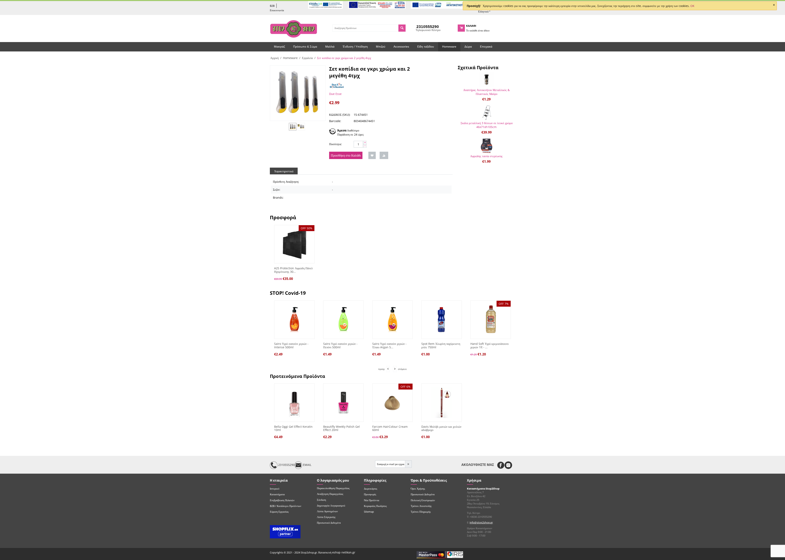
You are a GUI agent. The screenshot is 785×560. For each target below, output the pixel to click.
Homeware (449, 46)
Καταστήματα (277, 494)
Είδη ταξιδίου (425, 46)
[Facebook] (501, 465)
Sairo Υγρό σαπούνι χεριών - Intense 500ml (291, 345)
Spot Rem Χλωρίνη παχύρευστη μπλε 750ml (440, 345)
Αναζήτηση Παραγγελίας (330, 494)
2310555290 (286, 465)
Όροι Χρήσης (418, 488)
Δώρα (468, 46)
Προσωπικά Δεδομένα (329, 522)
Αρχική (274, 58)
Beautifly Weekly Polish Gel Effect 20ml (341, 428)
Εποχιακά (486, 46)
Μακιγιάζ (279, 46)
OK (692, 6)
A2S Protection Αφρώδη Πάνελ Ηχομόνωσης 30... (293, 270)
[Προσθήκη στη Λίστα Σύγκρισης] (384, 155)
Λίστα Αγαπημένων (327, 511)
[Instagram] (508, 465)
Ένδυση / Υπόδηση (355, 46)
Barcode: (335, 121)
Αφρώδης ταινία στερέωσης (486, 156)
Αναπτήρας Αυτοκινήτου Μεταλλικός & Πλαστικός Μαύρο (486, 92)
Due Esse (335, 94)
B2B (272, 6)
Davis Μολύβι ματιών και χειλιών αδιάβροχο (441, 428)
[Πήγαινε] (408, 464)
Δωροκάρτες (370, 488)
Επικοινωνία (277, 10)
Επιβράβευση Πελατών (282, 500)
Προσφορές (370, 494)
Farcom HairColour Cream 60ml (390, 428)
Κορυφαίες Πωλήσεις (375, 506)
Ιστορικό (274, 488)
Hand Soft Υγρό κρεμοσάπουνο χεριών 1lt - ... (489, 345)
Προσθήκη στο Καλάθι (346, 155)
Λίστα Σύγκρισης (326, 517)
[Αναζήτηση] (402, 28)
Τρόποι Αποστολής (421, 506)
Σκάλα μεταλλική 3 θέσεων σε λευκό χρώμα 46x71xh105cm (486, 125)
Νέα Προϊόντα (371, 500)
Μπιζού (380, 46)
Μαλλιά (329, 46)
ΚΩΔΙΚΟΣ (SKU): (339, 115)
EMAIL (306, 465)
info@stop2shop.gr (481, 522)
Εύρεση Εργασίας (279, 511)
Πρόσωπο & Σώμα (305, 46)
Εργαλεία (307, 58)
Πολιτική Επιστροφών (423, 500)
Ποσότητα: (335, 144)
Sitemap (369, 511)
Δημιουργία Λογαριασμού (331, 505)
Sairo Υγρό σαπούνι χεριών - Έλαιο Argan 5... (389, 345)
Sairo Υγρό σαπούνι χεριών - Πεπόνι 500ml (340, 345)
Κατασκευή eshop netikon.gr (336, 552)
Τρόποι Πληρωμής (421, 511)
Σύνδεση (321, 500)
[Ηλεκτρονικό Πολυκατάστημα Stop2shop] (293, 28)
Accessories (401, 46)
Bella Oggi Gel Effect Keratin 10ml (293, 428)
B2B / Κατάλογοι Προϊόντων (285, 506)
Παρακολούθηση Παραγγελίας (333, 488)
